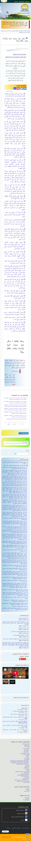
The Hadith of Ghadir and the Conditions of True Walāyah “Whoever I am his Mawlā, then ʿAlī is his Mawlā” (15, 398)
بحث (27, 444)
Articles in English (26, 782)
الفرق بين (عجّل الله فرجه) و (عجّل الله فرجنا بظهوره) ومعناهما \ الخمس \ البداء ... (14, 566)
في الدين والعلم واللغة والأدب (23, 775)
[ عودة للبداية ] (15, 371)
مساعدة (8, 828)
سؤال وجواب (26, 759)
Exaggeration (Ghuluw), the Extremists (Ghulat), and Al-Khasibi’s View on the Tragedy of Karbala (15, 412)
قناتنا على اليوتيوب (20, 813)
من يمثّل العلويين (8, 18)
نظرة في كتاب (26, 758)
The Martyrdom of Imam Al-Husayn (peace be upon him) (16, 419)
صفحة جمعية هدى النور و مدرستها (17, 816)
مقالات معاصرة (26, 772)
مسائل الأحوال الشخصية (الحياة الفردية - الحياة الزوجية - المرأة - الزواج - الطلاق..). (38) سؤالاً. (15, 603)
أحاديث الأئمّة (26, 746)
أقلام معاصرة (26, 768)
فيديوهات (27, 789)
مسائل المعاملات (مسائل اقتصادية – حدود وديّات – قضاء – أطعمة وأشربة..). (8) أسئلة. (15, 600)
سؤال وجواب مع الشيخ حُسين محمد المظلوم (15, 57)
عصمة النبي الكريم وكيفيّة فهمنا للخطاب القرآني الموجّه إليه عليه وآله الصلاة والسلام (10, 379)
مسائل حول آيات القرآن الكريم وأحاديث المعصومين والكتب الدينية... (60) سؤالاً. (15, 590)
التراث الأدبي (26, 751)
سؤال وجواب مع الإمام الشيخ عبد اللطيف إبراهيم (19, 762)
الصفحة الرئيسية (21, 18)
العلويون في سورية (25, 774)
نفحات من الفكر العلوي (25, 753)
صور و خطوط (26, 791)
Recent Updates (25, 442)
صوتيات (27, 790)
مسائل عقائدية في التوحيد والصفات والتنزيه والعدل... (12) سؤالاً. (15, 463)
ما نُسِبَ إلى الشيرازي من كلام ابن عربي (18, 714)
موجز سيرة (26, 749)
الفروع (27, 757)
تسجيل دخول (25, 433)
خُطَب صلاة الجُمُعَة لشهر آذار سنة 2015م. (20, 631)
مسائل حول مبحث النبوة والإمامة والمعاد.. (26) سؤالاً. (15, 465)
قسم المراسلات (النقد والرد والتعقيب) (22, 771)
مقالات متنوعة (26, 752)
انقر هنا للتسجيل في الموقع (16, 25)
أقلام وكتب (27, 765)
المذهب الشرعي (26, 754)
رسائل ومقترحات (26, 800)
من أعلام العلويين (26, 748)
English (5, 831)
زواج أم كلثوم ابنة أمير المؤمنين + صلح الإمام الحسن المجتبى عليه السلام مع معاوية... (14, 577)
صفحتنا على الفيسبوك (20, 810)
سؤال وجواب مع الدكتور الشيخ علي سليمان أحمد (19, 760)
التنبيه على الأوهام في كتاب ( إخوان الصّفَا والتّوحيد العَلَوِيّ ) (15, 717)
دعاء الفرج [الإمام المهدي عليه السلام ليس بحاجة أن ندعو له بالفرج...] (14, 550)
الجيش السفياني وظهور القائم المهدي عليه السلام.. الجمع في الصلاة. (14, 569)
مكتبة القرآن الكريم (25, 744)
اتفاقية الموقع (22, 1)
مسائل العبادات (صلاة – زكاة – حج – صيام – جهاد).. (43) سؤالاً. (15, 597)
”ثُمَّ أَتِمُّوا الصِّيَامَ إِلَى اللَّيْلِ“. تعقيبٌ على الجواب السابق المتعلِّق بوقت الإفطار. (15, 721)
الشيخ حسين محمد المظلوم (19, 54)
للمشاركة (16, 1)
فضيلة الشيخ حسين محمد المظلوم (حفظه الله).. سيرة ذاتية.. (16, 639)
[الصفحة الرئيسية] (22, 7)
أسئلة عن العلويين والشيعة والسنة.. (21, 635)
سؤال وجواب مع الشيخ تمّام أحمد (22, 764)
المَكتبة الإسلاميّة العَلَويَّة (23, 13)
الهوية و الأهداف (15, 18)
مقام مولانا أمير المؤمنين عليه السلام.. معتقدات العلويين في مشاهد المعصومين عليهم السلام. (14, 214)
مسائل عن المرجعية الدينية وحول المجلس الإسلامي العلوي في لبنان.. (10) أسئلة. (15, 608)
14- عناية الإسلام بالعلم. (24, 618)
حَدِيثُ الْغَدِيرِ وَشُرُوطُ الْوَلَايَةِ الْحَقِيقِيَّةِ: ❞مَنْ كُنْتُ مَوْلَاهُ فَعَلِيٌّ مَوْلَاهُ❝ (14, 518)
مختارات (28, 770)
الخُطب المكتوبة (25, 779)
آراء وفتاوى (27, 769)
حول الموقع (27, 1)
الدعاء (28, 747)
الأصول (27, 756)
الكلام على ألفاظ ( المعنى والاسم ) (19, 711)
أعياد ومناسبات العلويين (23, 628)
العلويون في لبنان (25, 776)
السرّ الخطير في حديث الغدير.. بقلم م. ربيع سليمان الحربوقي (15, 730)
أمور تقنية (27, 798)
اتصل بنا (22, 820)
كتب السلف (26, 766)
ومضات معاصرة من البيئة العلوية (23, 781)
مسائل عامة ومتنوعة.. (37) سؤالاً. (19, 606)
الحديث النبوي (26, 745)
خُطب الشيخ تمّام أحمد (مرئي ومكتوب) (21, 780)
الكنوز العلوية (24, 708)
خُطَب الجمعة (27, 777)
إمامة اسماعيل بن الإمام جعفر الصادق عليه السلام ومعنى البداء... (14, 581)
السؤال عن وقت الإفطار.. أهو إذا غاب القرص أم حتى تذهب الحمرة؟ (15, 726)
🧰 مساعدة (27, 18)
